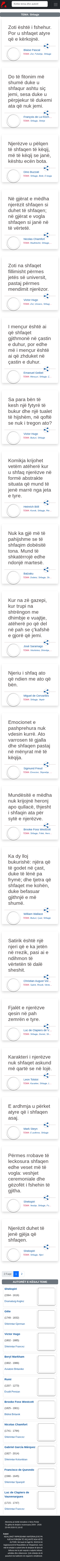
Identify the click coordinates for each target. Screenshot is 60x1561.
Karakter (34, 1083)
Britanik (16, 1414)
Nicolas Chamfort (35, 239)
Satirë (33, 985)
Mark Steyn (31, 1128)
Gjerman (20, 1324)
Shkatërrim (52, 577)
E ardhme (35, 1132)
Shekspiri (30, 1201)
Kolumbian (21, 1459)
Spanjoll (20, 1482)
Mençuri (34, 376)
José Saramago (34, 646)
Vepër (42, 699)
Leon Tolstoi (31, 1079)
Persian (16, 1391)
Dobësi (33, 577)
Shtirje (42, 121)
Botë (41, 176)
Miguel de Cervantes (37, 695)
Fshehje (39, 54)
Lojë (50, 1083)
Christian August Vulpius (39, 981)
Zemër (42, 1034)
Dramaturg (10, 1301)
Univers (38, 304)
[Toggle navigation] (55, 5)
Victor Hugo (31, 299)
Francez (20, 1346)
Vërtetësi (49, 985)
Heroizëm (49, 833)
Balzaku (29, 573)
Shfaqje (47, 54)
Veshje (33, 1205)
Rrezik (40, 985)
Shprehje (44, 772)
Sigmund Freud (33, 768)
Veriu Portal (34, 1522)
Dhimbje (45, 650)
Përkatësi (50, 510)
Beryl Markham (14, 1356)
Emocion (34, 772)
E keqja (48, 176)
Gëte (7, 1311)
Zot (32, 54)
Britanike (19, 1369)
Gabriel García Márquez (19, 1447)
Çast (50, 376)
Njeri (41, 1255)
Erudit (7, 1391)
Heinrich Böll (32, 506)
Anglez (20, 1301)
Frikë (41, 833)
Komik (33, 510)
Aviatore (9, 1369)
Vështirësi (35, 650)
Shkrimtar (9, 1324)
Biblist (7, 1414)
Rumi (7, 1379)
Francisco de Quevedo (19, 1469)
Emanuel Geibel (34, 372)
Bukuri (33, 437)
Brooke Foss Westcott (38, 829)
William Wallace (34, 913)
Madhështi (35, 243)
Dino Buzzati (32, 172)
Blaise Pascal (32, 50)
